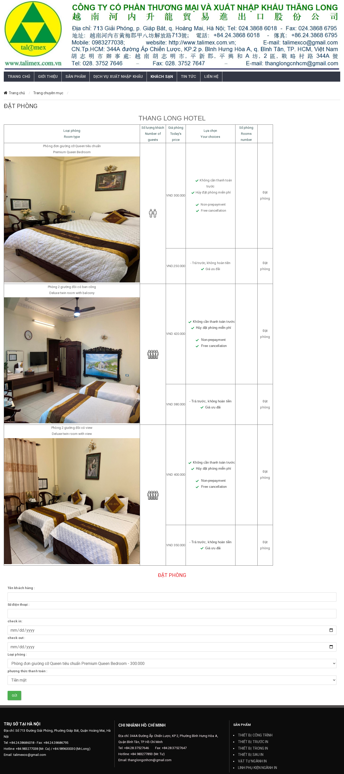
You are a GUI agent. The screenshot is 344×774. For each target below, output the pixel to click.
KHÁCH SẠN (162, 76)
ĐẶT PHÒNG (81, 93)
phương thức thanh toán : (27, 671)
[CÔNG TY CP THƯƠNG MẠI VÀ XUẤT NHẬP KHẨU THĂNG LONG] (172, 36)
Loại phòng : (17, 654)
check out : (16, 638)
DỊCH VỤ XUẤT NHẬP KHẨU (118, 76)
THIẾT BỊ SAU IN (251, 755)
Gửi (14, 695)
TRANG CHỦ (19, 76)
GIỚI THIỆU (48, 76)
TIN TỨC (188, 76)
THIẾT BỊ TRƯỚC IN (253, 742)
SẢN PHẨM (75, 76)
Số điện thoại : (19, 604)
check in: (15, 621)
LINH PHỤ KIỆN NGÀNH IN (257, 768)
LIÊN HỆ (211, 76)
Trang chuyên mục (48, 93)
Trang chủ (17, 93)
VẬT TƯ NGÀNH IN (252, 761)
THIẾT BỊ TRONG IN (253, 748)
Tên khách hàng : (21, 588)
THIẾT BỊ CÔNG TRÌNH (255, 735)
